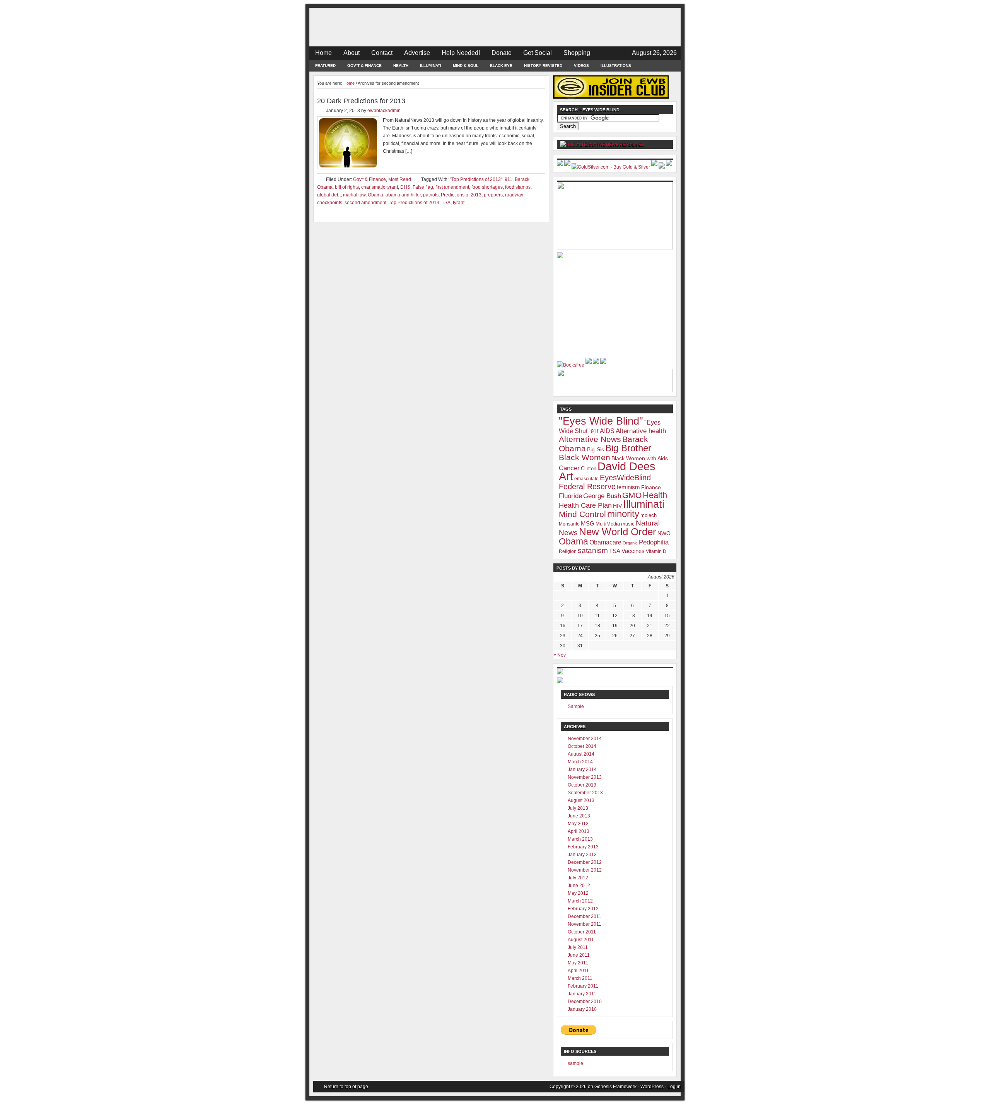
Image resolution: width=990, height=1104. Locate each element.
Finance (651, 487)
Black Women (584, 457)
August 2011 (581, 939)
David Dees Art (607, 471)
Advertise (417, 52)
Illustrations (616, 65)
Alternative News (590, 439)
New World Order (617, 531)
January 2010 (582, 1009)
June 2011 (579, 955)
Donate (502, 52)
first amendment (452, 187)
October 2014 (582, 746)
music (628, 524)
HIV (617, 506)
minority (623, 513)
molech (648, 515)
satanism (593, 550)
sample (575, 1063)
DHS (405, 187)
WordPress (652, 1086)
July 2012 (578, 877)
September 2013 (585, 792)
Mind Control (582, 514)
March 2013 (580, 839)
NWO (664, 533)
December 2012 (585, 862)
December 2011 (584, 916)
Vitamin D (656, 551)
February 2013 (583, 847)
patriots (431, 195)
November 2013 (585, 777)
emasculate (586, 478)
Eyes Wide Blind (495, 27)
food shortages (487, 187)
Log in (674, 1086)
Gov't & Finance (369, 179)
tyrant (458, 202)
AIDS (607, 431)
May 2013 (578, 823)
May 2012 (578, 893)
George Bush (602, 496)
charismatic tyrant (379, 187)
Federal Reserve (587, 486)
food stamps (518, 187)
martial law (354, 195)
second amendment (365, 202)
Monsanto (569, 524)
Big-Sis (595, 449)
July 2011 (578, 947)
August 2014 (581, 754)
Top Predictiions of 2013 (414, 202)
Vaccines (633, 551)
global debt (329, 195)
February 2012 (583, 908)
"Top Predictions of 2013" (476, 179)
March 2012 (580, 901)
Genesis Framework (615, 1086)
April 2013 (578, 831)
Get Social (537, 52)
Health (400, 65)
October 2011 (582, 932)
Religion (568, 551)
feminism (628, 487)
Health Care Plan (585, 505)
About (351, 52)
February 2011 (583, 986)
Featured (325, 65)
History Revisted (543, 65)
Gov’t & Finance (364, 65)
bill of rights (347, 187)
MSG (587, 523)
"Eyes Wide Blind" (601, 421)
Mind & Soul (465, 65)
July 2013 (578, 808)
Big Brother (628, 448)
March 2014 (580, 761)
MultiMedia (608, 524)
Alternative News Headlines (610, 144)
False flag (423, 187)
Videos (581, 65)
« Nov (559, 655)
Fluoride (570, 496)
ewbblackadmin (384, 110)
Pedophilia (654, 542)
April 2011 (578, 970)
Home (323, 52)
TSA (446, 202)
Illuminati (430, 65)
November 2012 (585, 870)
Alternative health (641, 431)
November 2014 (585, 738)
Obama (375, 195)
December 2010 (585, 1001)
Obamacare (605, 542)
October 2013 (582, 785)
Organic (630, 543)
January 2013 (582, 854)
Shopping (576, 52)
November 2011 (584, 924)
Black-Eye (501, 65)
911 (508, 179)
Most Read (399, 179)
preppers (493, 195)
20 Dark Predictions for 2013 (361, 101)
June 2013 (579, 816)
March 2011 (580, 978)
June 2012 (579, 885)
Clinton (588, 468)
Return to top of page (346, 1086)
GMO (632, 495)
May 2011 (578, 963)
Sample (576, 706)
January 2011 (582, 994)
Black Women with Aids (639, 458)
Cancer (569, 468)
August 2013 (581, 800)
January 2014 (582, 769)
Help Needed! (461, 52)
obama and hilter (403, 195)
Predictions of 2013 (461, 195)
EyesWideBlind (625, 477)
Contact (382, 52)
